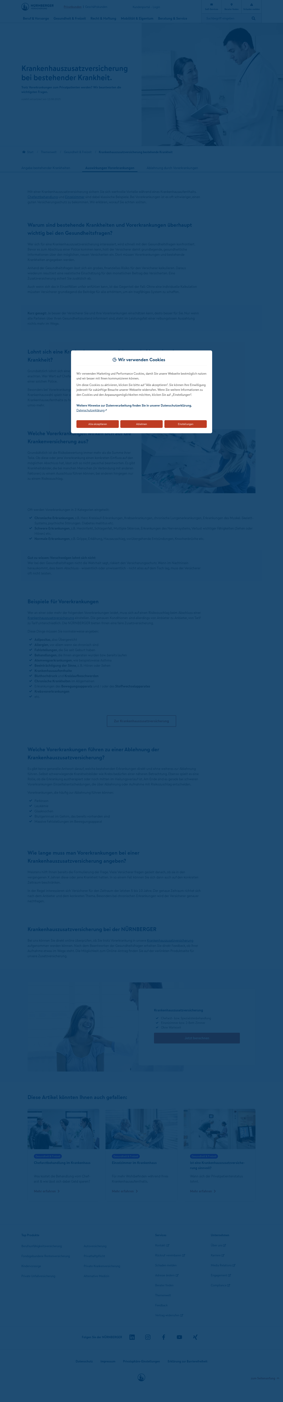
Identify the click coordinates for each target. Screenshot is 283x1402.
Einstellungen (185, 424)
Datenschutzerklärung (90, 410)
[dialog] (141, 391)
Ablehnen (141, 424)
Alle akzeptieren (97, 424)
